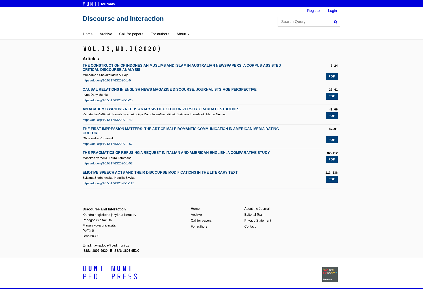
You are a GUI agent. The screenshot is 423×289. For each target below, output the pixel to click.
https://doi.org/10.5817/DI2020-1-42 (108, 119)
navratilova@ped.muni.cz (111, 245)
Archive (106, 34)
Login (332, 11)
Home (88, 34)
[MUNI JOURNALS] (99, 3)
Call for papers (131, 34)
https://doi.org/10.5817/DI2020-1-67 (108, 143)
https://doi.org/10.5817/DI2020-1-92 (108, 163)
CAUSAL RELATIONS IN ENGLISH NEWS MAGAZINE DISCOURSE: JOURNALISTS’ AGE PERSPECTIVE (170, 89)
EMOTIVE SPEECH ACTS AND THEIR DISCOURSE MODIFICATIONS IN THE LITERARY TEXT (160, 172)
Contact (250, 226)
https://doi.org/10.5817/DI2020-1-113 (108, 183)
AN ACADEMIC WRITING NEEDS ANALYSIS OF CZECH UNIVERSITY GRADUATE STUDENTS (161, 109)
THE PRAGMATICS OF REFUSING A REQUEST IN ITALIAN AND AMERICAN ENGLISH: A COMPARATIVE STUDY (176, 153)
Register (314, 11)
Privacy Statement (257, 220)
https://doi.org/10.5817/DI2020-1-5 (107, 80)
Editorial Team (254, 214)
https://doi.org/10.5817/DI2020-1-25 (108, 100)
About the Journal (256, 208)
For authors (159, 34)
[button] (182, 34)
